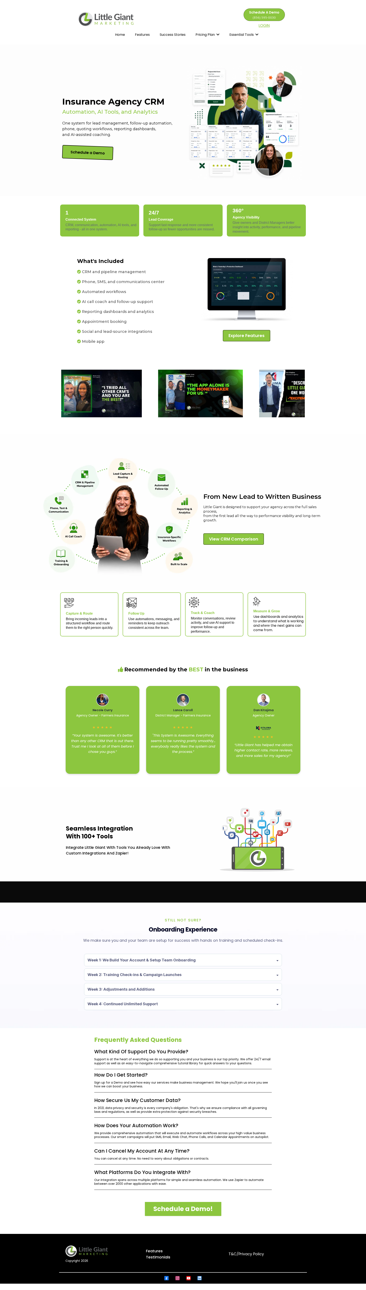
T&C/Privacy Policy (246, 1254)
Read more (102, 758)
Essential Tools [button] (242, 34)
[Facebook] (166, 1278)
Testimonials (158, 1257)
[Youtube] (188, 1278)
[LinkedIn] (199, 1278)
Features (154, 1251)
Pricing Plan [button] (205, 34)
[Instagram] (177, 1278)
